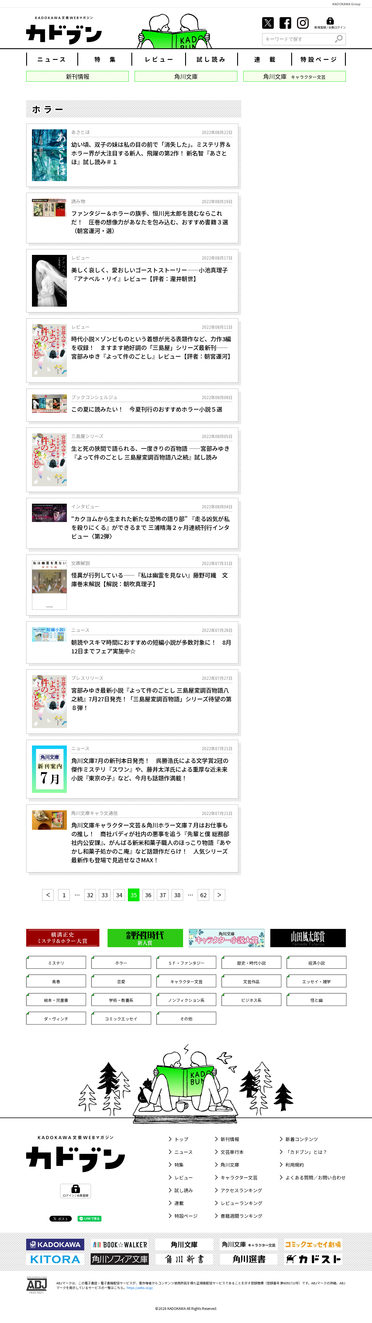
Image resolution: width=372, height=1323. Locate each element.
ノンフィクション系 (186, 1000)
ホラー (121, 963)
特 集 (105, 59)
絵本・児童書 (56, 1000)
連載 (179, 1202)
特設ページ (319, 59)
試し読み (211, 59)
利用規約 (294, 1164)
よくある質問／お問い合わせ (315, 1177)
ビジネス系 (251, 1000)
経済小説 (316, 963)
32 (90, 895)
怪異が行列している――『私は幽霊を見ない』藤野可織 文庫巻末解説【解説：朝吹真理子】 (149, 579)
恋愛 (121, 981)
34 (119, 895)
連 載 (265, 59)
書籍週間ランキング (241, 1215)
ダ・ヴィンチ (56, 1019)
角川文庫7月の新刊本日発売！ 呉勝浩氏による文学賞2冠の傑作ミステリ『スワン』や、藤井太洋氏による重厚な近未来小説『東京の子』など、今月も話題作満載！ (149, 769)
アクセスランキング (241, 1190)
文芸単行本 (232, 1151)
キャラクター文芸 (186, 981)
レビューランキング (241, 1202)
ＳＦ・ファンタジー (186, 963)
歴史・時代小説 (251, 963)
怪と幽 (316, 1000)
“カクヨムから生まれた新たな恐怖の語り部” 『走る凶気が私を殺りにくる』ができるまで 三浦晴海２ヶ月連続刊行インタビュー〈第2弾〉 (150, 527)
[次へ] (219, 895)
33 (104, 895)
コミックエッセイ (121, 1019)
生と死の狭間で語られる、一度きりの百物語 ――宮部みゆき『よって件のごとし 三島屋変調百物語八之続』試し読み (150, 452)
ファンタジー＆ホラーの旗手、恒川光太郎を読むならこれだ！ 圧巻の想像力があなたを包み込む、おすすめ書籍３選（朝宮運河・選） (149, 222)
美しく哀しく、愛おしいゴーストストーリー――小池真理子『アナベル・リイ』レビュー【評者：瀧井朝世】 (149, 274)
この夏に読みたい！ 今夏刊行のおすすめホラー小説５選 (146, 409)
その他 (186, 1019)
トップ (181, 1139)
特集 (179, 1164)
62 (203, 895)
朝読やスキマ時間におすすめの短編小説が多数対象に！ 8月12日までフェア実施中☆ (151, 646)
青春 (56, 981)
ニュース (52, 59)
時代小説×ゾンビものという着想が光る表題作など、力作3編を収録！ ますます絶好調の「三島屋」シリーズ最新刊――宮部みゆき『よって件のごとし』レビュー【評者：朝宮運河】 (152, 347)
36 (148, 895)
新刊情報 (230, 1139)
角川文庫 (230, 1164)
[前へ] (48, 895)
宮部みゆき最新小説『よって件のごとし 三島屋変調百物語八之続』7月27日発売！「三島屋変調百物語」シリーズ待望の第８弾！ (151, 699)
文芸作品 (251, 981)
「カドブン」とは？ (306, 1151)
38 (177, 895)
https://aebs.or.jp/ (140, 1287)
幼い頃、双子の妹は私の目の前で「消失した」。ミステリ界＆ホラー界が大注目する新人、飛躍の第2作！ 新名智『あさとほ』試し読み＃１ (151, 153)
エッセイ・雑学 (316, 981)
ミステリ (56, 963)
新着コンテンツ (301, 1139)
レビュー (159, 59)
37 (163, 895)
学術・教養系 (121, 1000)
